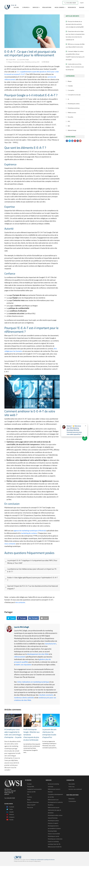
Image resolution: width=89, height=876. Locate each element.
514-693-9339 (71, 3)
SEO (38, 62)
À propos (29, 784)
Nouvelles (70, 117)
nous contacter (10, 544)
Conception (71, 90)
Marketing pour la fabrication (55, 839)
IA (68, 99)
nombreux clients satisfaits (24, 697)
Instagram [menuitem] (11, 817)
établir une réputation (23, 664)
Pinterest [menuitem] (11, 814)
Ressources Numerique (33, 802)
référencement (19, 657)
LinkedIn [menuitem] (11, 812)
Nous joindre (72, 784)
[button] (11, 618)
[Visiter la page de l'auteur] (9, 629)
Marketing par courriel (53, 836)
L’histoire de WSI (31, 792)
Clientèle (70, 86)
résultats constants (46, 695)
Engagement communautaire (34, 789)
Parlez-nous (71, 786)
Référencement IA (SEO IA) (54, 846)
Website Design (72, 130)
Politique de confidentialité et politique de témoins (42, 859)
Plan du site (30, 807)
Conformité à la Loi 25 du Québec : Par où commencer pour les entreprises (75, 66)
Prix (28, 794)
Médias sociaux (72, 112)
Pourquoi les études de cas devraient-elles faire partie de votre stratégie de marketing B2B (74, 24)
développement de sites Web (37, 654)
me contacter (20, 602)
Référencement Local (53, 799)
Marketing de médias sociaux (55, 815)
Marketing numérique (31, 62)
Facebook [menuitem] (11, 807)
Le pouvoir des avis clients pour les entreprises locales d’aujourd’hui (49, 733)
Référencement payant (53, 807)
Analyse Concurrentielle (54, 833)
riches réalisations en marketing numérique (33, 682)
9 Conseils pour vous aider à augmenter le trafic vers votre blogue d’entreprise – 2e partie (12, 733)
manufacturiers (50, 644)
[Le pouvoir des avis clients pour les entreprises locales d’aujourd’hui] (51, 720)
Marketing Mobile (52, 831)
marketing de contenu (29, 533)
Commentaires (72, 801)
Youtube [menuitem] (11, 819)
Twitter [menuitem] (11, 809)
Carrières (29, 797)
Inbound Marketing (52, 818)
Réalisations (72, 798)
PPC (69, 121)
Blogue (10, 62)
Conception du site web (74, 94)
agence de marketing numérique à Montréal (30, 530)
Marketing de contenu (18, 62)
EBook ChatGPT (31, 805)
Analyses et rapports (53, 823)
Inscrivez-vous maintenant (75, 789)
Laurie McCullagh (24, 59)
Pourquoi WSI (30, 786)
